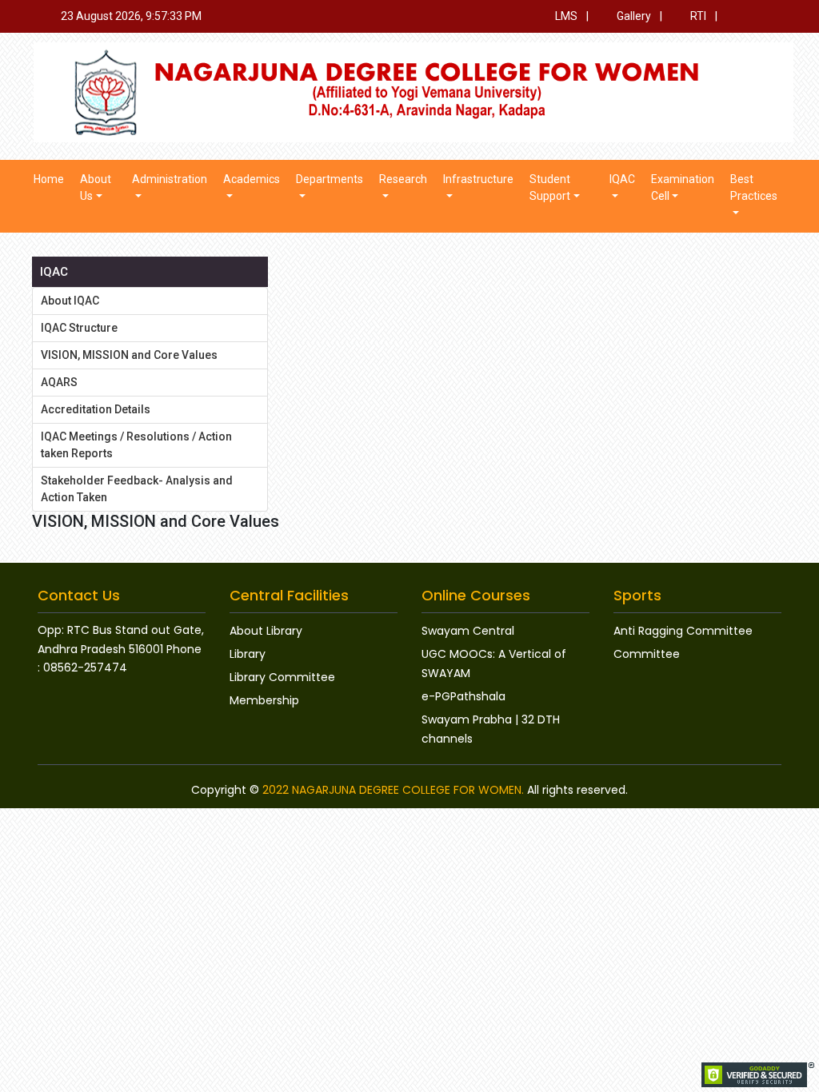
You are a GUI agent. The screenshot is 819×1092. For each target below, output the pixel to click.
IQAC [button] (622, 179)
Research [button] (403, 179)
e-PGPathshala (463, 696)
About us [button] (95, 187)
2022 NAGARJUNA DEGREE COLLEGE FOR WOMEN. (393, 790)
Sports (637, 595)
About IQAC (70, 300)
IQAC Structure (79, 327)
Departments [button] (329, 179)
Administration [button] (169, 179)
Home (49, 179)
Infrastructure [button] (478, 179)
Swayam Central (467, 631)
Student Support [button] (549, 187)
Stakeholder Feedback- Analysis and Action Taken (137, 489)
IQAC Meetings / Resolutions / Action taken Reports (136, 445)
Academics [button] (251, 179)
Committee (646, 654)
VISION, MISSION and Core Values (129, 355)
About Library (266, 631)
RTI (697, 16)
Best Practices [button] (753, 187)
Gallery (632, 16)
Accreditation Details (95, 409)
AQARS (59, 382)
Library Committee (282, 677)
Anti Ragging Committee (683, 631)
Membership (264, 700)
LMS (565, 16)
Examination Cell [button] (682, 187)
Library (248, 654)
